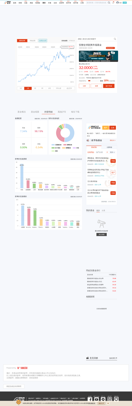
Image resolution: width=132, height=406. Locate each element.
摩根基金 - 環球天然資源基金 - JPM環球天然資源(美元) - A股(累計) (98, 159)
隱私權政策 (91, 403)
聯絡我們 (63, 398)
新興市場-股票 (83, 48)
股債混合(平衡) (99, 176)
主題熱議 (109, 147)
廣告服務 (45, 398)
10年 (49, 88)
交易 (112, 128)
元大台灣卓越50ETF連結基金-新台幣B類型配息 (98, 191)
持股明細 (48, 111)
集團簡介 (38, 398)
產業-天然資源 (99, 164)
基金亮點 (94, 147)
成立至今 (69, 88)
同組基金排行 (110, 48)
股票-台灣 (98, 185)
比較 (84, 86)
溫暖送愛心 (116, 399)
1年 (28, 88)
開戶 (105, 128)
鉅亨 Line (103, 399)
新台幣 (90, 48)
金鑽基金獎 (42, 41)
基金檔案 (35, 111)
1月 (21, 88)
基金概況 (22, 111)
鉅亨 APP (109, 399)
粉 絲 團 (90, 399)
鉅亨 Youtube (96, 399)
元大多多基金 (92, 181)
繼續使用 (101, 403)
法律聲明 (82, 398)
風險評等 (62, 111)
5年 (42, 88)
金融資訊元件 (54, 398)
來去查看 (101, 234)
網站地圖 (75, 398)
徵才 (69, 398)
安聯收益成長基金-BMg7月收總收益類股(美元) (98, 170)
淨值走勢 (32, 40)
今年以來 (58, 88)
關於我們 (31, 398)
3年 (35, 88)
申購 (113, 161)
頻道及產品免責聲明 (13, 386)
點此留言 (113, 358)
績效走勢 (22, 40)
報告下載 (75, 111)
